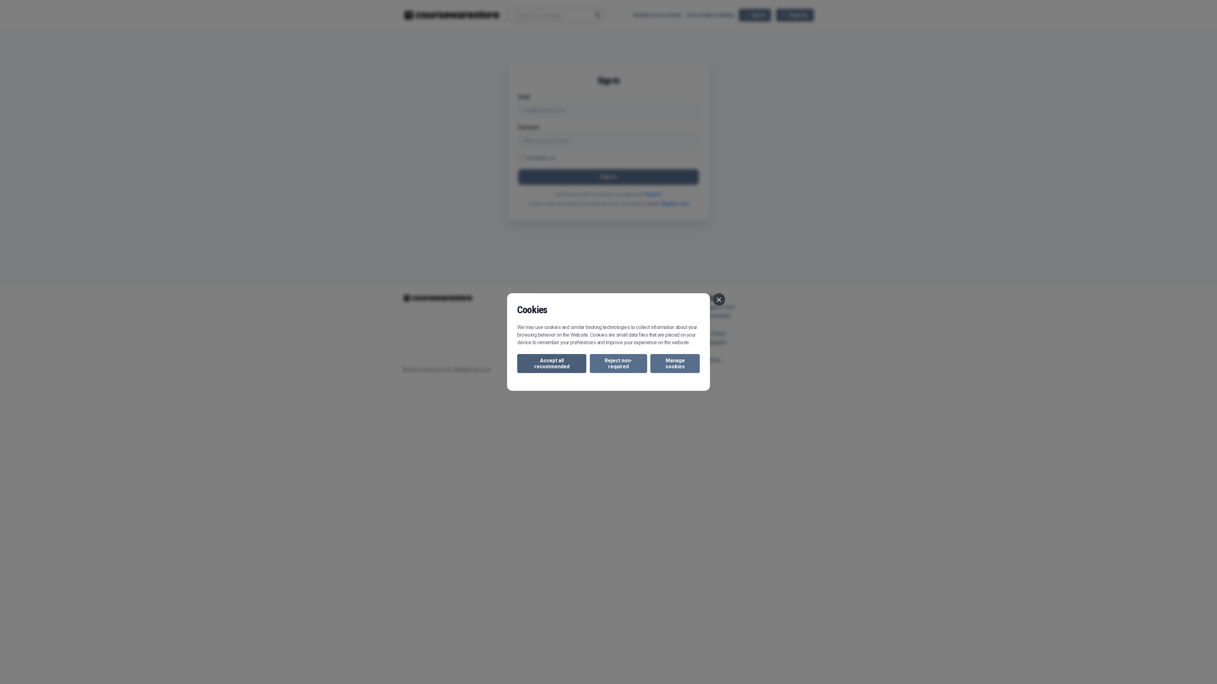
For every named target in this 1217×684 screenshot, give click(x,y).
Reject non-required (618, 364)
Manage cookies (675, 364)
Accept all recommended (552, 364)
